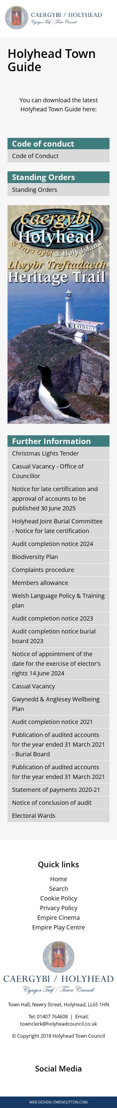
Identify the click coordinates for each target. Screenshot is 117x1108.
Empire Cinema (58, 917)
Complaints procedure (43, 570)
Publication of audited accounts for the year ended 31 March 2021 (58, 772)
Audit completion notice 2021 (52, 722)
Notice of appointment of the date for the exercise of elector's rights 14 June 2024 (56, 663)
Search (58, 888)
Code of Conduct (35, 156)
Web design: (40, 1102)
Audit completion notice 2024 (52, 544)
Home (58, 879)
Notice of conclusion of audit (52, 802)
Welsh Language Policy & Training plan (58, 600)
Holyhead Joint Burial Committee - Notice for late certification (57, 526)
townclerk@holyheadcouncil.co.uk (58, 1024)
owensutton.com (70, 1102)
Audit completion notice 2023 (52, 618)
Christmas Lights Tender (45, 453)
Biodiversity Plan (35, 557)
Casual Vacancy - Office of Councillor (48, 471)
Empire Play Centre (58, 927)
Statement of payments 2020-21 (56, 790)
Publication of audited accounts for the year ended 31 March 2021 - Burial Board (58, 744)
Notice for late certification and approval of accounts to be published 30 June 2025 (55, 498)
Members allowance (40, 583)
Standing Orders (34, 190)
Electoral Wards (34, 815)
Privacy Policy (58, 908)
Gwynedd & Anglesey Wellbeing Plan (56, 704)
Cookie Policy (58, 898)
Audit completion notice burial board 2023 (54, 636)
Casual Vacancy (33, 686)
